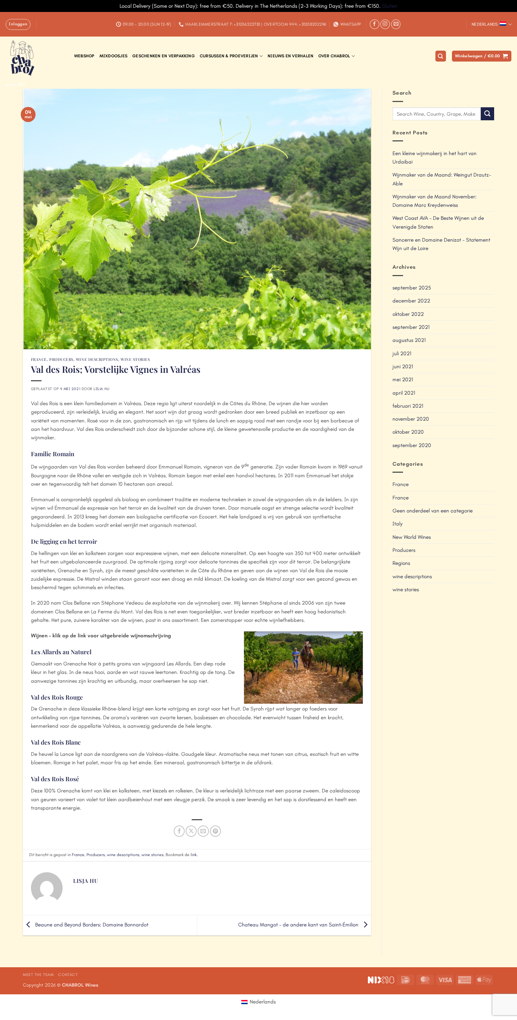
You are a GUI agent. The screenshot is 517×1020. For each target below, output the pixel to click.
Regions (401, 563)
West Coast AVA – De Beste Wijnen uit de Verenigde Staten (438, 222)
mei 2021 (402, 379)
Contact (68, 974)
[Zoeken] (440, 56)
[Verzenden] (487, 113)
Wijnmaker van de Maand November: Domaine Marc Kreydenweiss (434, 200)
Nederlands (485, 24)
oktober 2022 (408, 314)
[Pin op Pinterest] (215, 830)
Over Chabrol (334, 55)
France (39, 359)
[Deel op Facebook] (179, 830)
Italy (397, 524)
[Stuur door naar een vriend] (203, 830)
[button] (18, 24)
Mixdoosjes (113, 55)
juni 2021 (402, 366)
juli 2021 (401, 353)
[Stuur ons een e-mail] (396, 24)
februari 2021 (407, 406)
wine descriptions (97, 359)
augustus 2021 (409, 340)
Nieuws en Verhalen (290, 55)
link (194, 854)
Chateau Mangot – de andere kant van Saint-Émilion (299, 925)
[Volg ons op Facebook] (374, 24)
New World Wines (411, 537)
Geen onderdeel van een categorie (432, 511)
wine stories (135, 359)
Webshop (84, 55)
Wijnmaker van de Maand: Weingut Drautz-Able (441, 179)
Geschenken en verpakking (163, 55)
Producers (61, 359)
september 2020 (411, 445)
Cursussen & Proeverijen (229, 55)
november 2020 (410, 419)
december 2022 (411, 301)
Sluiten (389, 6)
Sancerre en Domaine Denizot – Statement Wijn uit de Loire (441, 244)
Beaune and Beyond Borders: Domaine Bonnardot (91, 925)
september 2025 (411, 288)
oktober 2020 (408, 432)
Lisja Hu (101, 389)
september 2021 (410, 327)
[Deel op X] (191, 830)
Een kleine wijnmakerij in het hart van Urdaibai (434, 157)
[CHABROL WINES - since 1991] (34, 57)
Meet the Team (38, 974)
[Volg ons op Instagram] (385, 24)
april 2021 (403, 393)
